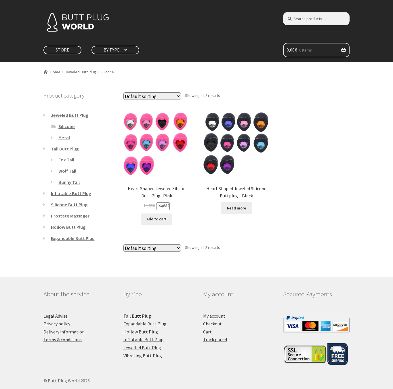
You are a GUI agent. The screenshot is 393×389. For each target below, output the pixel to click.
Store (62, 50)
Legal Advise (55, 316)
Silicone (66, 126)
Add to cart (156, 219)
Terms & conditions (62, 339)
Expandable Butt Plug (73, 238)
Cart (207, 332)
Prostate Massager (70, 216)
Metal (64, 137)
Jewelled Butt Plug (142, 347)
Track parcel (215, 339)
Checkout (212, 324)
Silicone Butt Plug (69, 204)
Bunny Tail (69, 182)
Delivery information (64, 332)
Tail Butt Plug (65, 149)
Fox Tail (66, 160)
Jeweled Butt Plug (80, 72)
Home (55, 72)
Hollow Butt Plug (68, 227)
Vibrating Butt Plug (142, 356)
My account (214, 316)
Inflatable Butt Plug (71, 193)
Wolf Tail (67, 171)
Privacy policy (56, 324)
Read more (236, 208)
